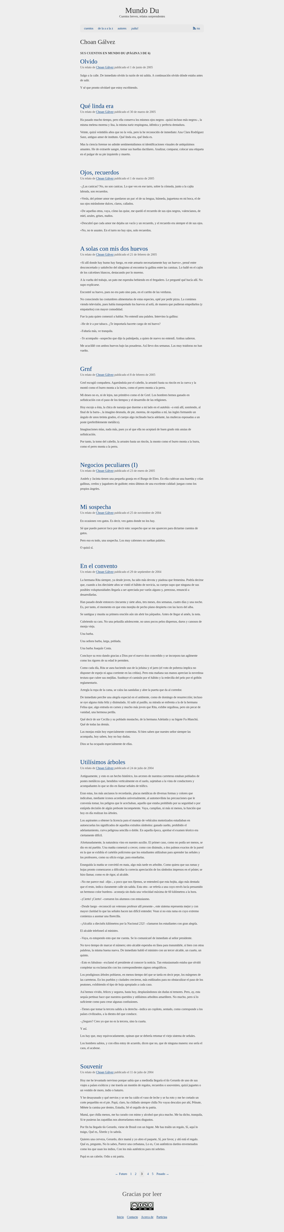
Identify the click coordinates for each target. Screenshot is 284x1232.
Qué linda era (96, 105)
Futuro (123, 1173)
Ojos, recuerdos (99, 172)
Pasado (160, 1173)
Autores (122, 28)
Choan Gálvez (105, 67)
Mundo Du (142, 10)
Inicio (120, 1217)
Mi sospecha (95, 506)
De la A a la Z (105, 28)
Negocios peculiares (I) (109, 464)
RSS (198, 28)
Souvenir (91, 1066)
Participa (161, 1217)
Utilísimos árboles (102, 761)
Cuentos (88, 28)
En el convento (98, 565)
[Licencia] (142, 1209)
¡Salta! (134, 28)
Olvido (88, 61)
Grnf (86, 368)
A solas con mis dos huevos (114, 248)
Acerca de (147, 1217)
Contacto (132, 1217)
